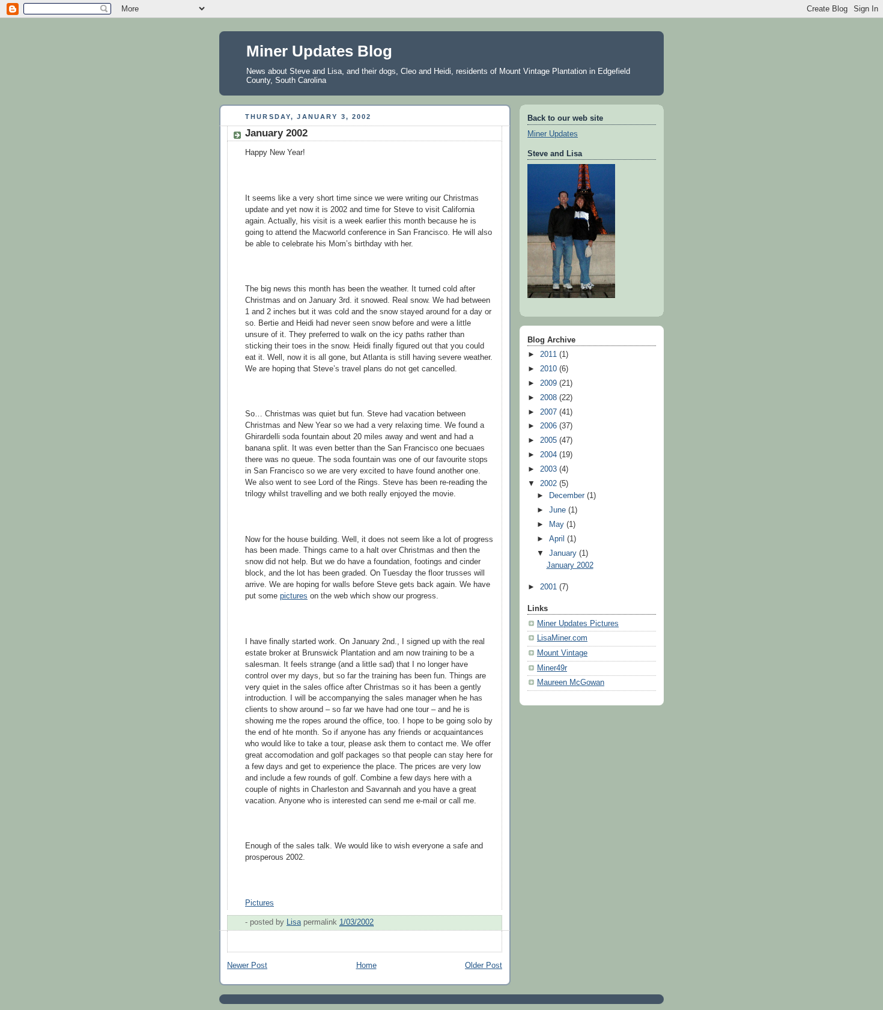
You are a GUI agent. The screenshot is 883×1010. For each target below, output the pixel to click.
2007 (549, 412)
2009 (549, 383)
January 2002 (570, 565)
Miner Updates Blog (319, 51)
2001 (549, 587)
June (558, 510)
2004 (549, 455)
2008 (549, 398)
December (568, 495)
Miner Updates (552, 134)
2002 (549, 483)
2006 (549, 426)
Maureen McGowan (570, 682)
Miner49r (552, 668)
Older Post (483, 965)
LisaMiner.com (562, 638)
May (557, 524)
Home (366, 965)
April (558, 539)
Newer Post (247, 965)
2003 (549, 469)
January (564, 553)
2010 (549, 369)
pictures (294, 596)
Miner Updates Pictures (578, 623)
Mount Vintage (562, 653)
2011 (549, 354)
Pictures (259, 903)
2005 (549, 440)
